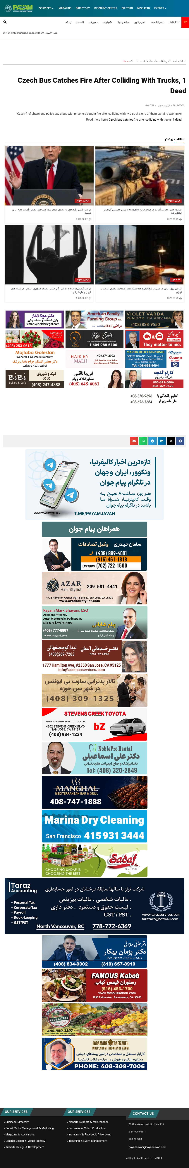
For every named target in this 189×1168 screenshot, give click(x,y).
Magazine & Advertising (20, 1134)
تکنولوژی (107, 22)
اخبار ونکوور (140, 22)
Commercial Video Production (87, 1128)
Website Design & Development (25, 1147)
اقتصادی (80, 22)
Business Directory (17, 1122)
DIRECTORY (83, 8)
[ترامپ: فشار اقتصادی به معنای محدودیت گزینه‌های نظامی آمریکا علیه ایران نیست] (49, 175)
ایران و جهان (123, 22)
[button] (180, 441)
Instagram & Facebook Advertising (89, 1134)
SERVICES (45, 8)
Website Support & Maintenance (88, 1122)
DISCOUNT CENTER (105, 8)
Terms (157, 1158)
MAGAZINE (65, 8)
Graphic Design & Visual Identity (25, 1141)
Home (126, 61)
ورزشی (92, 22)
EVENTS (159, 8)
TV (185, 22)
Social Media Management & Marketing (30, 1128)
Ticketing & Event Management (87, 1141)
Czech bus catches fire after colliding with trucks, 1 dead (145, 120)
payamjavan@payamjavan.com (147, 1147)
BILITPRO (127, 8)
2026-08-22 (172, 219)
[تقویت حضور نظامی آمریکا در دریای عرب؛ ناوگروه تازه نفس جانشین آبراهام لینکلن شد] (139, 175)
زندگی (68, 22)
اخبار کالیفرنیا (157, 22)
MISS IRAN (143, 8)
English (174, 22)
